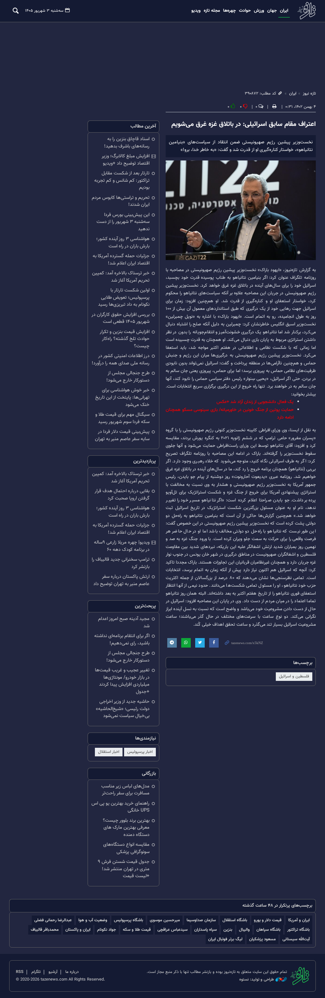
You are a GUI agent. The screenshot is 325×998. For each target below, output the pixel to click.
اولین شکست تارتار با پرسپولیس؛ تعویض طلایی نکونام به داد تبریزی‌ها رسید (123, 297)
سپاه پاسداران (205, 929)
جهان (272, 10)
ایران (284, 10)
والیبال (244, 929)
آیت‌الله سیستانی (296, 939)
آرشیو (53, 972)
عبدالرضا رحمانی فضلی (53, 920)
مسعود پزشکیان (262, 939)
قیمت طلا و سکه (137, 929)
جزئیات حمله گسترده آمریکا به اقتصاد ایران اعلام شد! (121, 259)
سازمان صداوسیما (201, 920)
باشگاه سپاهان (268, 929)
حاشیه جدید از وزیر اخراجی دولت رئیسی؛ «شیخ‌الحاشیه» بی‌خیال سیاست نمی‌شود (122, 709)
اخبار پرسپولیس (140, 752)
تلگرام (36, 972)
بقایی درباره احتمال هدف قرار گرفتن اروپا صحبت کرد (122, 494)
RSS (19, 972)
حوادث (245, 10)
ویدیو (196, 10)
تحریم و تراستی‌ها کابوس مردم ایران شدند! (120, 201)
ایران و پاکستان (77, 929)
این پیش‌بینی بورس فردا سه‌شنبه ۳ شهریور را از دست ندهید (122, 222)
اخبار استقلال (108, 752)
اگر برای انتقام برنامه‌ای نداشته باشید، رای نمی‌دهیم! (121, 639)
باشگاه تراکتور (298, 929)
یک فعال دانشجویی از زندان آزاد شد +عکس (255, 402)
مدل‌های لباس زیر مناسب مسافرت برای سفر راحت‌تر (125, 790)
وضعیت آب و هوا (92, 920)
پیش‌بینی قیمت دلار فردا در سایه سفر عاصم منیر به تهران (122, 435)
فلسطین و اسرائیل (294, 676)
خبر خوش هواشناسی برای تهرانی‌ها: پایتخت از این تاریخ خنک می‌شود (122, 397)
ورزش (259, 10)
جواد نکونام (106, 929)
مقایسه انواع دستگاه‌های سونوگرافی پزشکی (126, 848)
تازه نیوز (306, 10)
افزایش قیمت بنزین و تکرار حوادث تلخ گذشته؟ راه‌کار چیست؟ (124, 339)
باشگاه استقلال (234, 920)
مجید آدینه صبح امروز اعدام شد (123, 622)
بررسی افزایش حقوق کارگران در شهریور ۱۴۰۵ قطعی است (120, 318)
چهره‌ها (229, 10)
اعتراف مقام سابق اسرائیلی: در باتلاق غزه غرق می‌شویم (243, 124)
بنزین (227, 929)
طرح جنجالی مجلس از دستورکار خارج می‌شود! (127, 376)
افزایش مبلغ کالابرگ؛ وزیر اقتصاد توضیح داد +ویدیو (125, 160)
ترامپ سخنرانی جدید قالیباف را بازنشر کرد (120, 563)
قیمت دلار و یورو (268, 920)
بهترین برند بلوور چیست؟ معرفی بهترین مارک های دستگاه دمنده (126, 827)
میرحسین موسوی (165, 920)
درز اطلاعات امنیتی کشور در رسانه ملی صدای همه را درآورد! (120, 359)
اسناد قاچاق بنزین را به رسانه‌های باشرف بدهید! (126, 142)
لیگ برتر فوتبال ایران (225, 939)
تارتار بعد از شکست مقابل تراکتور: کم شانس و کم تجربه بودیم (121, 180)
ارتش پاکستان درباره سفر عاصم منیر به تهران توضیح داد (121, 580)
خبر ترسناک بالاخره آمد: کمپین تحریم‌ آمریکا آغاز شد (120, 277)
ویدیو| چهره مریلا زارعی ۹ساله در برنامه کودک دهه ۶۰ (121, 546)
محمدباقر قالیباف (45, 929)
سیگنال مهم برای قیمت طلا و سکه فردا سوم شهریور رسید (122, 418)
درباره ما (72, 972)
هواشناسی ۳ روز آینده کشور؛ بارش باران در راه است (122, 242)
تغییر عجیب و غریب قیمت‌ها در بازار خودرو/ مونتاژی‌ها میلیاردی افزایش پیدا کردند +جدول (122, 681)
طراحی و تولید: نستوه (256, 980)
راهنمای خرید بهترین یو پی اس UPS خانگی (120, 807)
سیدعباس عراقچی (172, 929)
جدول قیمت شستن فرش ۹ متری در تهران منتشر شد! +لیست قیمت (123, 869)
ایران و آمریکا (299, 920)
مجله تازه (212, 10)
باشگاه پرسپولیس (128, 920)
